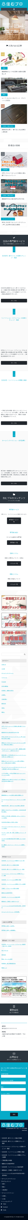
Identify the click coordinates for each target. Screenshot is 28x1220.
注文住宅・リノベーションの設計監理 (11, 897)
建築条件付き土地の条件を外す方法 (10, 732)
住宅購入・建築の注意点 (8, 690)
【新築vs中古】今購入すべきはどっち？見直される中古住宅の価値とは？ (14, 780)
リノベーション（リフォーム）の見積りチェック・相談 (13, 874)
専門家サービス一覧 (14, 520)
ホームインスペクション (8, 673)
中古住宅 (4, 681)
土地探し (4, 695)
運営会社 (4, 954)
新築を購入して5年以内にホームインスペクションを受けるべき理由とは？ (14, 755)
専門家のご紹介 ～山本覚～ (8, 926)
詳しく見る (14, 300)
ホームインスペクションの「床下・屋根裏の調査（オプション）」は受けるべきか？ (14, 749)
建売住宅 (4, 703)
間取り (3, 712)
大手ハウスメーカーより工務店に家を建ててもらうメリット (14, 727)
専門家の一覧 (14, 542)
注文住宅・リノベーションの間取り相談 (11, 879)
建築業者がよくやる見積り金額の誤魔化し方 (12, 795)
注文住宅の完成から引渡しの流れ (10, 822)
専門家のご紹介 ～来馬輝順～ (9, 930)
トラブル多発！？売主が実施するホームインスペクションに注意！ (14, 774)
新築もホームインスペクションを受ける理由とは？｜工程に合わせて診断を (13, 762)
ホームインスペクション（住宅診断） (11, 912)
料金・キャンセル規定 (7, 959)
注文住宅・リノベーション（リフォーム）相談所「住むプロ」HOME (14, 945)
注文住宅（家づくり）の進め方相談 (10, 865)
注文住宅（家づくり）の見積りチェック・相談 (13, 869)
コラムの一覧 (14, 563)
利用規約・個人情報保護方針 (9, 963)
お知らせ (4, 664)
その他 (3, 668)
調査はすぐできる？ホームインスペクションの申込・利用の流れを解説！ (14, 743)
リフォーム (4, 677)
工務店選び (4, 699)
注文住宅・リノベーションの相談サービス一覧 (13, 860)
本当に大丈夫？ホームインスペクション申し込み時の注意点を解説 (14, 737)
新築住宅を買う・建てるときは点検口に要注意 (13, 805)
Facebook (5, 1207)
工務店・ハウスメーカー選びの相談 (10, 888)
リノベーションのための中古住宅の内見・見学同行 (14, 906)
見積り (3, 708)
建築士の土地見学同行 (7, 892)
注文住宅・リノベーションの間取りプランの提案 (14, 884)
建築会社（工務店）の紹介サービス (10, 901)
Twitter (4, 1204)
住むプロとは (5, 950)
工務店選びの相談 (7, 1160)
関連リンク (4, 967)
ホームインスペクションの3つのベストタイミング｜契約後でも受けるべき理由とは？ (14, 768)
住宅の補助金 (5, 686)
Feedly (4, 1210)
